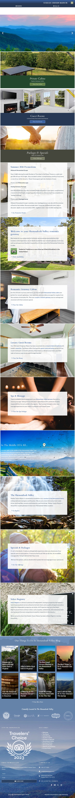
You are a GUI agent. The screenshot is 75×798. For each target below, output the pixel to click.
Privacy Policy (46, 748)
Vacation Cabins (47, 737)
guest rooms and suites (47, 348)
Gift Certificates (47, 745)
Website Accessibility (48, 746)
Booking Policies (47, 743)
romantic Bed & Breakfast (53, 346)
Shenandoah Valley (50, 292)
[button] (72, 3)
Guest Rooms (46, 736)
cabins (58, 292)
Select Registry (15, 602)
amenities (19, 348)
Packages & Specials (48, 739)
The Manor (45, 734)
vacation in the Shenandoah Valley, (53, 498)
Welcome (45, 732)
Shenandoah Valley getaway (44, 399)
